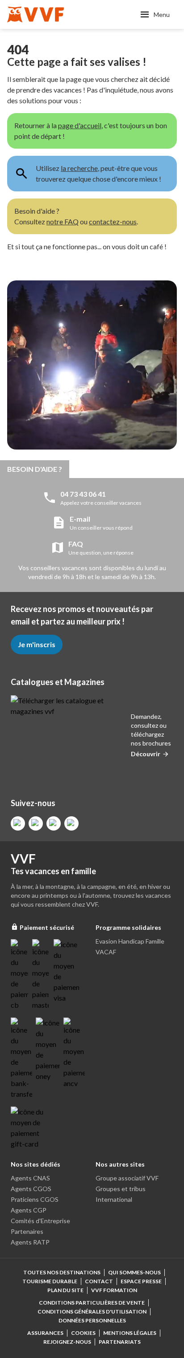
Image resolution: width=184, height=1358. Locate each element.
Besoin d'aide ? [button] (34, 469)
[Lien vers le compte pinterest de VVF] (53, 823)
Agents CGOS (31, 1188)
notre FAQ (62, 221)
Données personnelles (92, 1320)
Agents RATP (30, 1242)
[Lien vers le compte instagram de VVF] (36, 823)
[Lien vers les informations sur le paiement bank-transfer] (21, 1058)
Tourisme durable (49, 1281)
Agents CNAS (30, 1178)
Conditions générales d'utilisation (92, 1311)
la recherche (79, 168)
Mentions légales (129, 1333)
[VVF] (35, 14)
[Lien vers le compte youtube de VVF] (71, 823)
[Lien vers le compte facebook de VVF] (18, 823)
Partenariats (120, 1341)
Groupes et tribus (121, 1188)
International (114, 1199)
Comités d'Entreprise (40, 1220)
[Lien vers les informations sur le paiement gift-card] (28, 1128)
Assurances (45, 1333)
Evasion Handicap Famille (130, 941)
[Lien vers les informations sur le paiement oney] (48, 1049)
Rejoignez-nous (67, 1341)
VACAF (106, 952)
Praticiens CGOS (35, 1199)
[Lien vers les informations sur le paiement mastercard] (41, 974)
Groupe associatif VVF (127, 1178)
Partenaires (27, 1231)
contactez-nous (113, 221)
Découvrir (145, 754)
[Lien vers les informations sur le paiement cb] (20, 974)
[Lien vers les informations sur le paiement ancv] (74, 1053)
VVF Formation (114, 1290)
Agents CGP (28, 1210)
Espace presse (141, 1281)
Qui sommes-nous (134, 1272)
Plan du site (65, 1290)
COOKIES (83, 1333)
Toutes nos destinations (61, 1272)
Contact (99, 1281)
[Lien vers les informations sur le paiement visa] (66, 971)
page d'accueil (79, 125)
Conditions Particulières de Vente (92, 1302)
